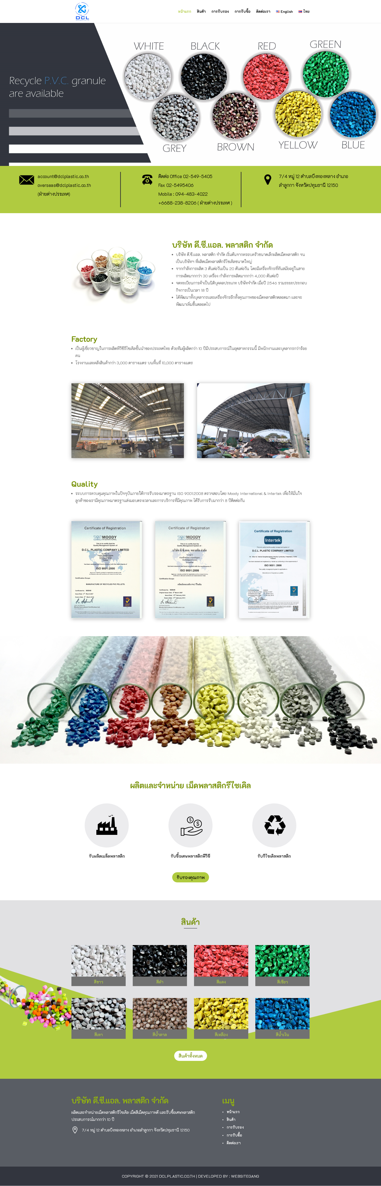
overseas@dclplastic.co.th (64, 185)
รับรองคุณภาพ (191, 877)
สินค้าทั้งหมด (191, 1056)
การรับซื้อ (242, 12)
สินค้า (201, 12)
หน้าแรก (184, 12)
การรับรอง (220, 12)
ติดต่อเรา (263, 12)
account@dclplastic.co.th (63, 176)
